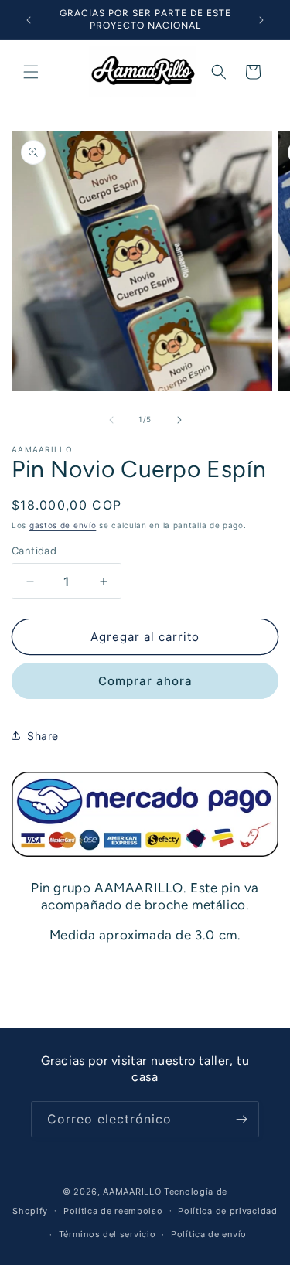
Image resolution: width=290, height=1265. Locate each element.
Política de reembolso (113, 1210)
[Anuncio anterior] (29, 20)
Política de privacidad (227, 1210)
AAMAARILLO (132, 1191)
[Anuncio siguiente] (261, 20)
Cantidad (34, 550)
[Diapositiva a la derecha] (179, 420)
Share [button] (43, 735)
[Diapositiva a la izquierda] (111, 420)
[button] (31, 72)
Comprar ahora (145, 680)
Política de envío (209, 1234)
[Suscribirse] (241, 1119)
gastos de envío (63, 525)
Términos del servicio (107, 1234)
